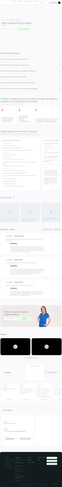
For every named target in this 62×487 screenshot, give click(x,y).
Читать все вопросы (48, 229)
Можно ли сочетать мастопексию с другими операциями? (18, 88)
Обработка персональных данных (25, 484)
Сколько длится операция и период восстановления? (17, 82)
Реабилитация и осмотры (19, 469)
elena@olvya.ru (10, 438)
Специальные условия (19, 471)
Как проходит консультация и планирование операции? (17, 71)
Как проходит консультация (20, 459)
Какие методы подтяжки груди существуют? (14, 65)
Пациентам (20, 1)
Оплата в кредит (18, 480)
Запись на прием (53, 2)
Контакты (35, 1)
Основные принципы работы (10, 461)
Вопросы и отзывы (28, 1)
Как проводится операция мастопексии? (13, 77)
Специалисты (17, 473)
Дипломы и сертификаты (9, 459)
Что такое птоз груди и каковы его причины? (14, 59)
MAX (38, 459)
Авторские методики (8, 468)
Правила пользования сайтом (42, 484)
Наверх (56, 484)
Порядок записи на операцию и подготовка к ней (19, 462)
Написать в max (52, 463)
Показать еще (31, 357)
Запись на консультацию (9, 29)
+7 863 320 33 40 (42, 2)
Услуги (14, 1)
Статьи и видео (31, 462)
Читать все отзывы (51, 372)
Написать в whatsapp (24, 29)
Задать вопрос (57, 229)
